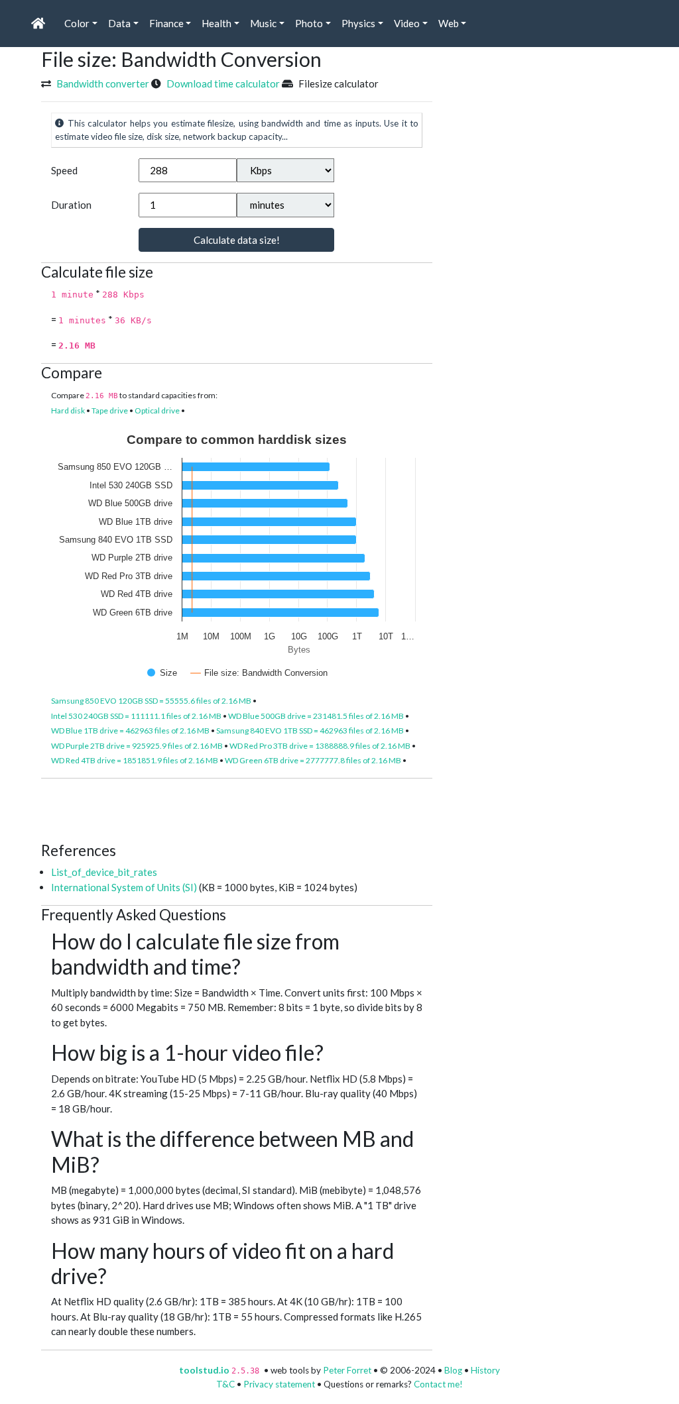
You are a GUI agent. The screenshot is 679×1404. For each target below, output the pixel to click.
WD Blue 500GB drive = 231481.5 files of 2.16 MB (316, 716)
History (485, 1370)
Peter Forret (347, 1370)
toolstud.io (204, 1370)
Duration (71, 205)
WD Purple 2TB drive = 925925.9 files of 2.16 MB (137, 746)
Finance (166, 23)
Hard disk (68, 410)
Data (119, 23)
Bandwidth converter (102, 83)
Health (216, 23)
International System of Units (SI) (124, 887)
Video (407, 23)
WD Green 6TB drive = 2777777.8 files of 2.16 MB (313, 760)
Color (77, 23)
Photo (309, 23)
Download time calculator (223, 83)
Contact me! (438, 1384)
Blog (453, 1370)
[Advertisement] (282, 808)
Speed (64, 170)
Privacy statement (279, 1384)
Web (448, 23)
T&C (225, 1384)
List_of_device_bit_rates (104, 872)
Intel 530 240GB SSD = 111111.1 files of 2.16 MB (136, 716)
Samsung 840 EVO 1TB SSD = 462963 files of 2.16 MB (310, 730)
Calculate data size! (237, 240)
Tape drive (110, 410)
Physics (358, 23)
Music (263, 23)
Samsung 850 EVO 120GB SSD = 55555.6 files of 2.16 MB (151, 701)
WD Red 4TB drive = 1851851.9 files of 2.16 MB (134, 760)
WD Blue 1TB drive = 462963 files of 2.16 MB (130, 730)
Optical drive (157, 410)
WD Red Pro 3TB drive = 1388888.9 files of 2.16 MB (319, 746)
